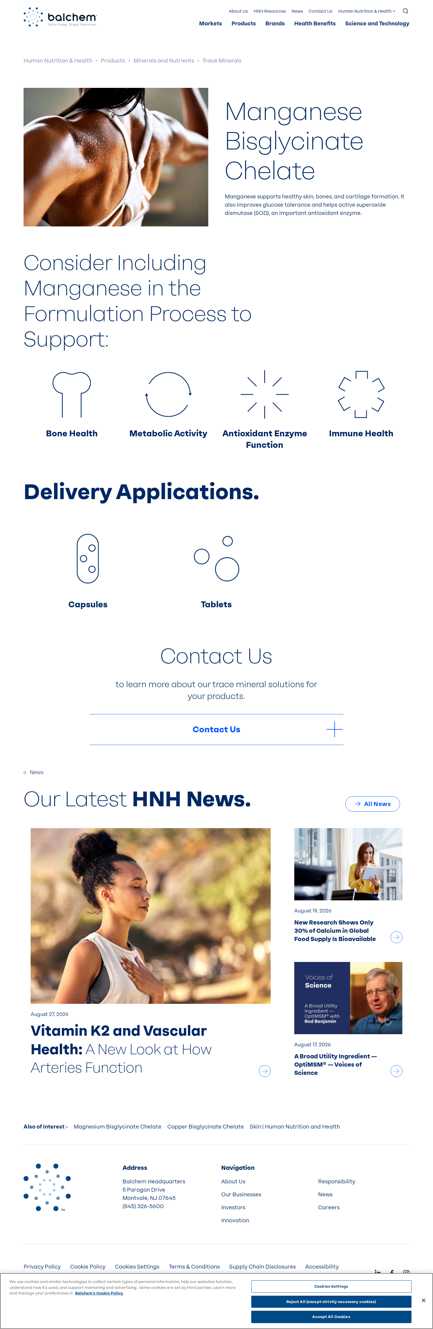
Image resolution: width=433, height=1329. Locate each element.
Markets (210, 24)
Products (244, 24)
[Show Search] (405, 11)
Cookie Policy (87, 1267)
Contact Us (320, 11)
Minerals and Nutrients (163, 60)
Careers (329, 1207)
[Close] (423, 1300)
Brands (275, 24)
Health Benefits (315, 24)
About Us (238, 11)
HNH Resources (270, 11)
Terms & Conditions (194, 1267)
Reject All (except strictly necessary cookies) (331, 1302)
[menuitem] (210, 24)
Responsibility (336, 1181)
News (297, 11)
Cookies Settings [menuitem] (137, 1267)
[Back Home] (60, 17)
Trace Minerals (222, 60)
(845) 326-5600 (143, 1206)
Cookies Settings (331, 1286)
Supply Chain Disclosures (262, 1267)
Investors (233, 1207)
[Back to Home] (47, 1187)
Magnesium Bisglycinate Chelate (117, 1127)
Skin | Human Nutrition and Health (295, 1127)
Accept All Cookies (331, 1317)
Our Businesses (241, 1194)
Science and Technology (377, 24)
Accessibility (322, 1267)
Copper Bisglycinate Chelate (205, 1127)
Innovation (235, 1220)
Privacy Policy (42, 1267)
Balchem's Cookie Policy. (99, 1293)
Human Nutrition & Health (365, 11)
